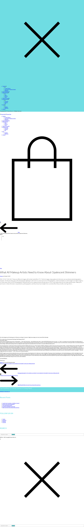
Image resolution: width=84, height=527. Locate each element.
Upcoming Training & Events (10, 89)
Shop (3, 104)
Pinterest (4, 421)
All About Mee (5, 99)
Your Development (6, 91)
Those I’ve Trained (5, 98)
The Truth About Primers (7, 405)
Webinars (6, 90)
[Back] (0, 374)
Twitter (3, 419)
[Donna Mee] (5, 114)
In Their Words (7, 88)
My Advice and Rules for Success (8, 406)
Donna (1, 276)
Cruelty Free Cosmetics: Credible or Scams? (10, 403)
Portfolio (6, 101)
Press (6, 97)
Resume (6, 102)
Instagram (4, 420)
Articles (6, 96)
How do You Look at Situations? (8, 404)
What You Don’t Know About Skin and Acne (10, 407)
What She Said (5, 92)
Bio (5, 103)
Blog (5, 94)
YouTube (4, 422)
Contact (3, 109)
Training (4, 86)
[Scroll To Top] (0, 439)
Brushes (6, 106)
